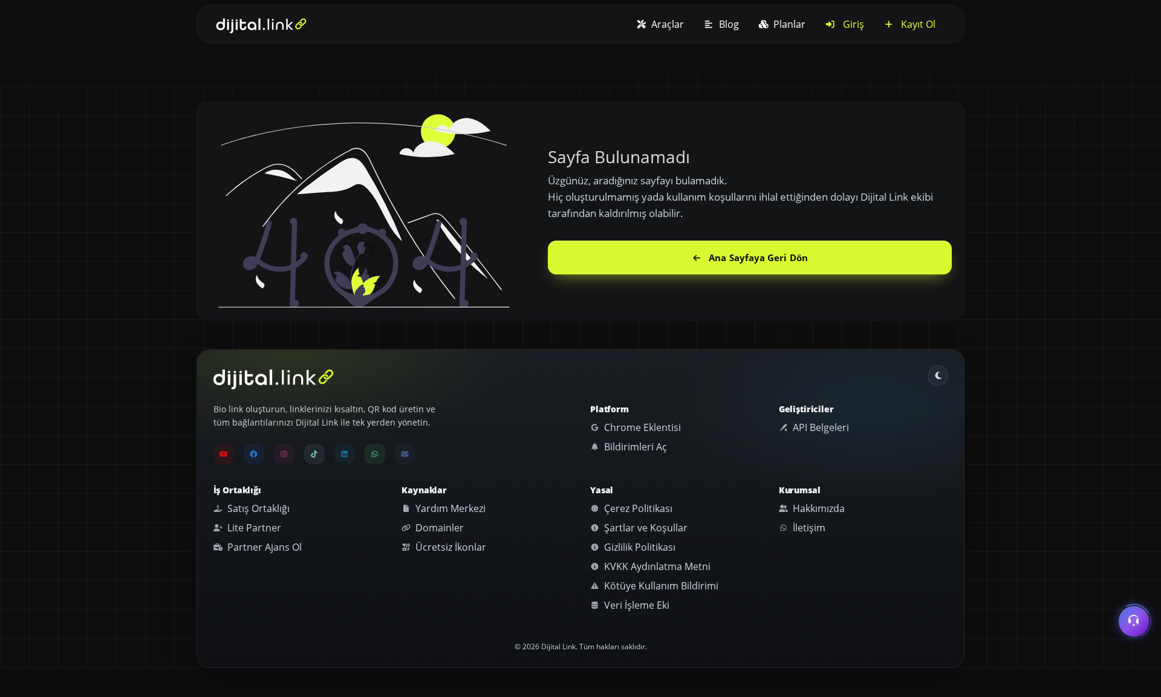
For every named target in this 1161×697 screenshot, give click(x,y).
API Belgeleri (819, 427)
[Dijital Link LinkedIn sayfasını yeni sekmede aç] (344, 454)
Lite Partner (253, 527)
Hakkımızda (817, 508)
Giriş (852, 24)
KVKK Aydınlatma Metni (656, 566)
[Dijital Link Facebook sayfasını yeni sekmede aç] (254, 454)
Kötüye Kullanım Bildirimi (660, 585)
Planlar (788, 24)
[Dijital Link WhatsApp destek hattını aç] (375, 454)
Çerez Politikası (637, 508)
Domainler (438, 527)
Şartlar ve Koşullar (645, 527)
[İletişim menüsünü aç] (1134, 620)
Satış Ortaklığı (257, 508)
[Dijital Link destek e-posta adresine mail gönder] (405, 454)
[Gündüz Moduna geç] (938, 375)
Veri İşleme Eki (635, 605)
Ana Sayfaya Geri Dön (758, 257)
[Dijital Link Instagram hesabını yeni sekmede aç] (284, 454)
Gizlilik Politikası (638, 547)
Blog (728, 24)
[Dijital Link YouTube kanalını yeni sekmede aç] (223, 454)
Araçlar (666, 24)
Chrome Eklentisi (641, 427)
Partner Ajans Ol (263, 547)
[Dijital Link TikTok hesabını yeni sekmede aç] (314, 454)
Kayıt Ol (917, 24)
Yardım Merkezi (449, 508)
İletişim (807, 527)
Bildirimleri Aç (634, 446)
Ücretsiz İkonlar (449, 547)
